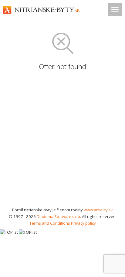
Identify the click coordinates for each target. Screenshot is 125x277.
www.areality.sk (98, 210)
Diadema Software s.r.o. (59, 216)
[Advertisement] (62, 141)
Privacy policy (83, 223)
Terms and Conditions (49, 223)
